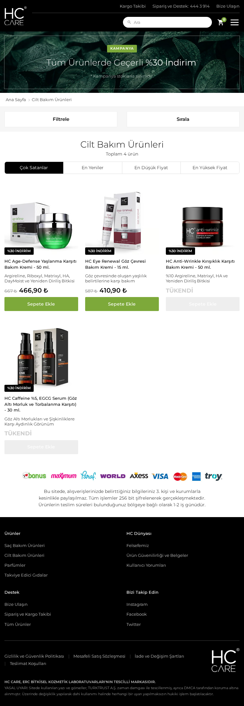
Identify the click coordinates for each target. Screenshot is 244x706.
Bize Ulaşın (228, 6)
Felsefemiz (137, 545)
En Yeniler (93, 167)
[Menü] (234, 22)
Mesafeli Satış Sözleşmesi (99, 656)
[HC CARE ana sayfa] (18, 15)
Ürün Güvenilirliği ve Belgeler (157, 555)
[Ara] (129, 22)
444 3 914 (181, 6)
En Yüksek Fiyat (210, 167)
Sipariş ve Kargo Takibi (27, 614)
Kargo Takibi (133, 6)
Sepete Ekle (41, 304)
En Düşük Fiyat (151, 167)
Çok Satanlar (34, 167)
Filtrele (61, 119)
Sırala (183, 119)
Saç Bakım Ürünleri (24, 545)
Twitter (133, 624)
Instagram (137, 604)
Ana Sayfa (16, 99)
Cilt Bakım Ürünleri (24, 555)
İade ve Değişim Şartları (159, 656)
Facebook (136, 614)
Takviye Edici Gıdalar (26, 575)
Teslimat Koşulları (28, 663)
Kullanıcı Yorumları (146, 565)
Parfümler (14, 565)
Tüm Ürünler (17, 624)
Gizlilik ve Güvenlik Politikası (34, 656)
